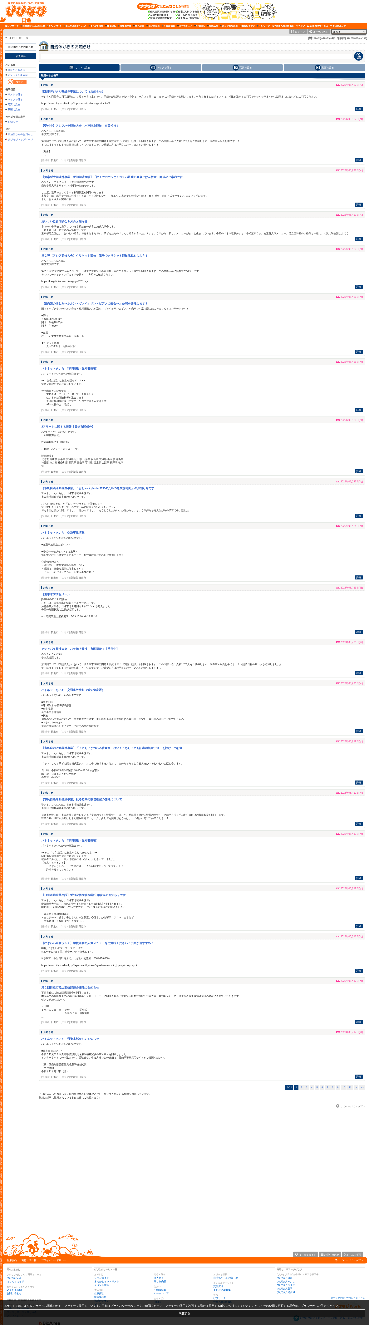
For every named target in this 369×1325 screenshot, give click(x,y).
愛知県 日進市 (78, 109)
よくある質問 (14, 1289)
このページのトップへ (350, 1260)
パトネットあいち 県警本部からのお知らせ (70, 1038)
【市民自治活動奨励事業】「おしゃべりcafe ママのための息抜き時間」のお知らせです (97, 488)
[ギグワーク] (263, 26)
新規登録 (21, 56)
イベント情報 (101, 1285)
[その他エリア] (338, 26)
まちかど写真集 (222, 1289)
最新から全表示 (16, 70)
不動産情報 (160, 1289)
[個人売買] (139, 26)
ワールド (9, 38)
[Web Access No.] (283, 26)
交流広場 (218, 1286)
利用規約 (12, 1260)
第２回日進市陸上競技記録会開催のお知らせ (70, 987)
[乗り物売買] (153, 26)
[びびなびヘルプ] (300, 26)
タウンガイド (101, 1277)
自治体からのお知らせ (20, 47)
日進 (25, 38)
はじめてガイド (15, 1281)
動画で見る (14, 109)
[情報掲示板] (124, 26)
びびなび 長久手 (286, 1285)
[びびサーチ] (12, 26)
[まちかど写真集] (229, 26)
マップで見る (15, 99)
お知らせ (13, 122)
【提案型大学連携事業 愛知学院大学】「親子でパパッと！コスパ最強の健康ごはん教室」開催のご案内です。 (113, 177)
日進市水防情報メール (55, 594)
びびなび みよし (286, 1281)
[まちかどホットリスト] (75, 26)
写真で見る (14, 104)
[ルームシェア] (184, 26)
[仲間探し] (199, 26)
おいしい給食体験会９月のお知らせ (64, 221)
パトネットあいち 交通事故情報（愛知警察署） (73, 690)
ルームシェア (161, 1293)
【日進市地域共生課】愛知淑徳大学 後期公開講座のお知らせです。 (85, 895)
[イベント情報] (96, 26)
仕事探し (99, 1293)
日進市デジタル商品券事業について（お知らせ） (73, 91)
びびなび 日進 (285, 1277)
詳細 (358, 108)
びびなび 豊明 (285, 1288)
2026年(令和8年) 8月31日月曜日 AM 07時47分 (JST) (339, 38)
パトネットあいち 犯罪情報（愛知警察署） (70, 368)
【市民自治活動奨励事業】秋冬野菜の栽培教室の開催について (81, 799)
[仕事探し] (110, 26)
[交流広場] (212, 26)
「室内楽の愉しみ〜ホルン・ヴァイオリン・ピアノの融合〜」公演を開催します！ (94, 303)
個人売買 (159, 1277)
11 (350, 1087)
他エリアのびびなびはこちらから (348, 1298)
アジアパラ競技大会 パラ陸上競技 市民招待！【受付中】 (80, 648)
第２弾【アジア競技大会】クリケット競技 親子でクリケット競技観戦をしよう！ (94, 255)
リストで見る (15, 94)
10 (343, 1087)
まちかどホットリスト (106, 1281)
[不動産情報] (168, 26)
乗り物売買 (160, 1281)
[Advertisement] (20, 204)
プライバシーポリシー (53, 1260)
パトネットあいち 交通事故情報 (63, 532)
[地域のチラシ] (247, 26)
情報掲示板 (100, 1297)
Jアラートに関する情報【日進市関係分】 (68, 426)
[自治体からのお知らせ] (33, 26)
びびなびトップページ (20, 139)
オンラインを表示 (18, 75)
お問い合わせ (14, 1293)
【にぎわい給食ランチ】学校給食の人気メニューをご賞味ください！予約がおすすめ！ (97, 943)
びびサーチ (219, 1298)
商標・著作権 (29, 1260)
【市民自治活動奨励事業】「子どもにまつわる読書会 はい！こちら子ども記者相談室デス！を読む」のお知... (113, 748)
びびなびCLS (14, 1277)
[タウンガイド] (54, 26)
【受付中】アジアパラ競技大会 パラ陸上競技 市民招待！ (80, 125)
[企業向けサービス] (317, 26)
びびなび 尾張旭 (286, 1292)
